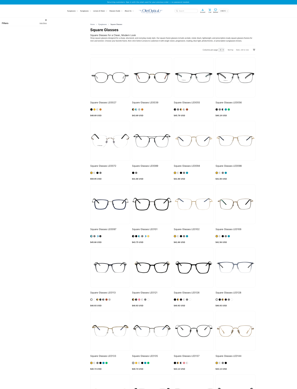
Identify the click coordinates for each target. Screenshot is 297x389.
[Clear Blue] (97, 236)
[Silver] (97, 109)
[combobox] (187, 11)
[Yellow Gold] (148, 236)
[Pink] (139, 299)
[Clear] (94, 299)
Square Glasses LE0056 (229, 102)
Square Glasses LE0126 (186, 292)
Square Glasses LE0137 (186, 356)
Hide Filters (43, 23)
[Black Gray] (100, 236)
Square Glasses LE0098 (229, 165)
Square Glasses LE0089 (145, 165)
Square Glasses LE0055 (187, 102)
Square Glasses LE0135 (145, 356)
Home (92, 24)
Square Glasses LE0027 (103, 102)
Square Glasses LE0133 (103, 356)
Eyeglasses (102, 24)
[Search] (177, 11)
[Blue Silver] (136, 109)
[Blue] (226, 109)
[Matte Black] (181, 299)
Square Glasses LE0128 (228, 292)
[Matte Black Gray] (103, 299)
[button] (72, 10)
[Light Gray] (109, 299)
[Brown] (187, 109)
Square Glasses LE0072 (103, 165)
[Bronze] (100, 109)
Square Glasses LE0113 (103, 292)
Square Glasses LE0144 (228, 356)
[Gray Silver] (184, 109)
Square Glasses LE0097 (103, 229)
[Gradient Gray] (91, 299)
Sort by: (231, 50)
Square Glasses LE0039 (145, 102)
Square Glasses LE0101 (144, 229)
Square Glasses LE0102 (187, 229)
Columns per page (210, 50)
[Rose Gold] (184, 363)
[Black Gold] (133, 109)
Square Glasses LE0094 (187, 165)
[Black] (91, 109)
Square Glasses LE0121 (144, 292)
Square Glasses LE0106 (228, 229)
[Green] (229, 109)
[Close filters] (46, 20)
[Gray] (139, 109)
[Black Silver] (223, 109)
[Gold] (94, 109)
